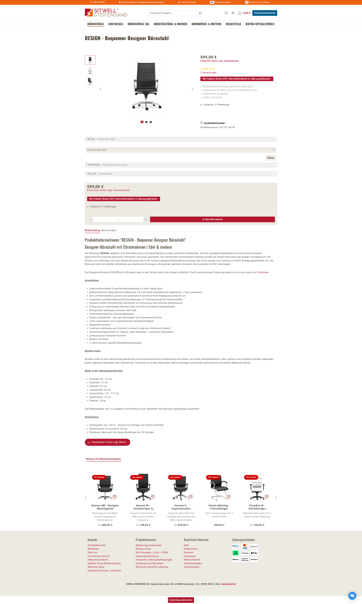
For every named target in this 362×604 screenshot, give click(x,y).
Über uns (92, 552)
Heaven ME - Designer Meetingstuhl (105, 507)
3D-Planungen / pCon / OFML (152, 552)
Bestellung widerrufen (181, 600)
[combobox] (172, 13)
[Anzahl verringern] (90, 219)
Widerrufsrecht (192, 559)
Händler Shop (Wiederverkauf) (104, 563)
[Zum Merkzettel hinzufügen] (115, 497)
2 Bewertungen (208, 72)
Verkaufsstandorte (264, 13)
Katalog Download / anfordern (104, 570)
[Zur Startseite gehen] (106, 13)
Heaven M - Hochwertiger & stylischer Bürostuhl (143, 507)
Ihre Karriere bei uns (99, 556)
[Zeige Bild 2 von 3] (146, 122)
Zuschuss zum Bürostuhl (149, 563)
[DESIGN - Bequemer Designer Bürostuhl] (146, 85)
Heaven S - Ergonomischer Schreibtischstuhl (181, 507)
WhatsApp (93, 548)
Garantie (188, 552)
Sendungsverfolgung (147, 556)
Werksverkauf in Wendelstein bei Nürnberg (143, 2)
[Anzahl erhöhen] (146, 219)
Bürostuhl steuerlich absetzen (152, 567)
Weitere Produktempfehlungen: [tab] (103, 459)
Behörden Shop (96, 567)
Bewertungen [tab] (109, 230)
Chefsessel (263, 272)
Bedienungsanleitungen (149, 545)
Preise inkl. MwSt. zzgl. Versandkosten (219, 60)
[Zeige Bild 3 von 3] (151, 122)
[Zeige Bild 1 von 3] (142, 122)
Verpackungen (192, 567)
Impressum (190, 556)
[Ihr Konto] (233, 13)
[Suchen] (200, 13)
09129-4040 (99, 2)
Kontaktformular (97, 545)
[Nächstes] (192, 89)
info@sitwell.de (228, 583)
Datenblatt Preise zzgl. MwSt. (109, 442)
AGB (186, 545)
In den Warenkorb (212, 219)
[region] (140, 89)
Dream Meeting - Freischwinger (219, 507)
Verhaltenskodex (193, 563)
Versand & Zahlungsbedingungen (154, 559)
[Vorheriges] (100, 89)
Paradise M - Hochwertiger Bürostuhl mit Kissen (257, 507)
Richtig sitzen (143, 548)
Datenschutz (191, 548)
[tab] (92, 230)
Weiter (271, 158)
